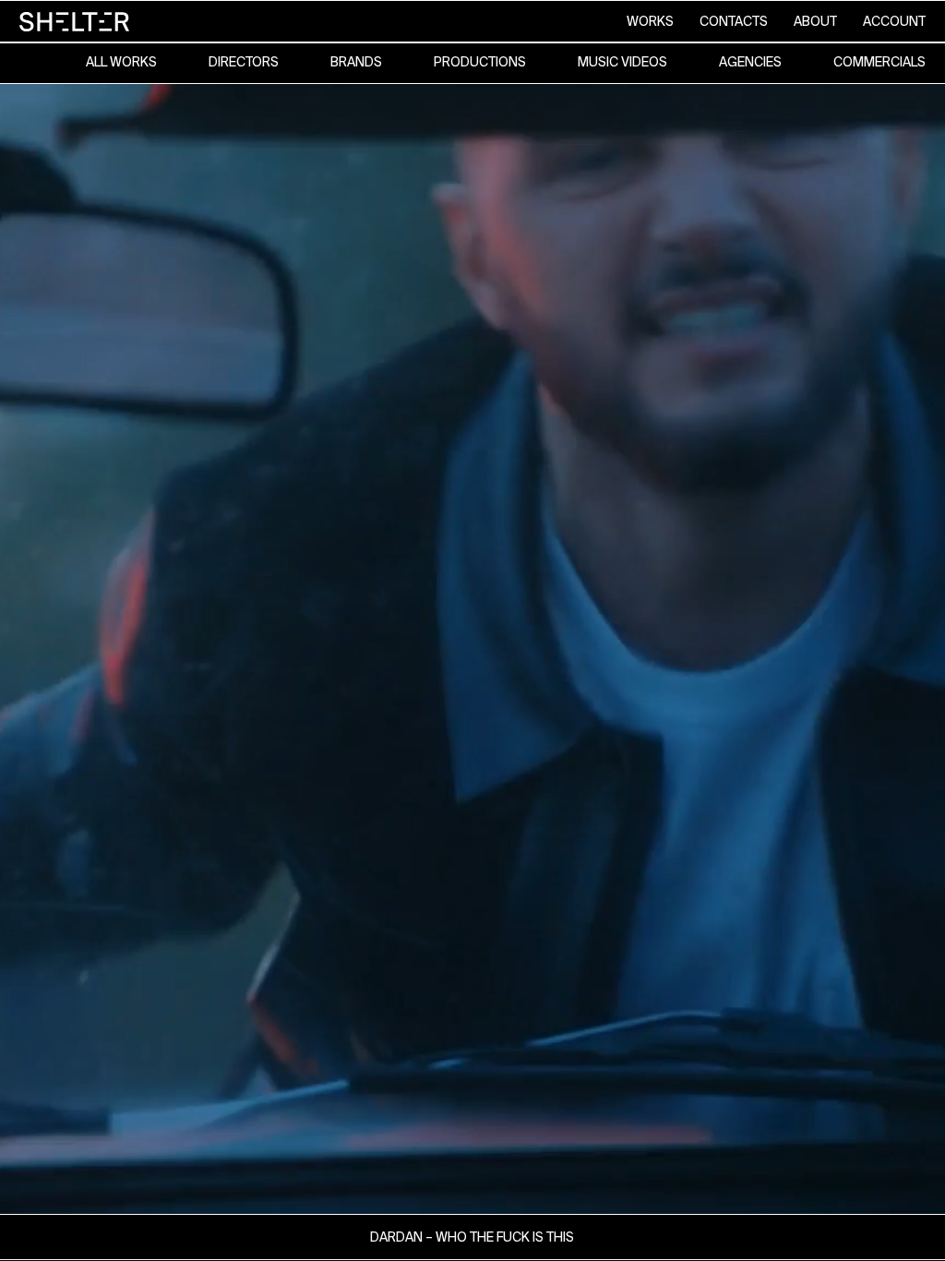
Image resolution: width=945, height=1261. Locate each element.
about (815, 21)
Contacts (734, 21)
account (894, 21)
